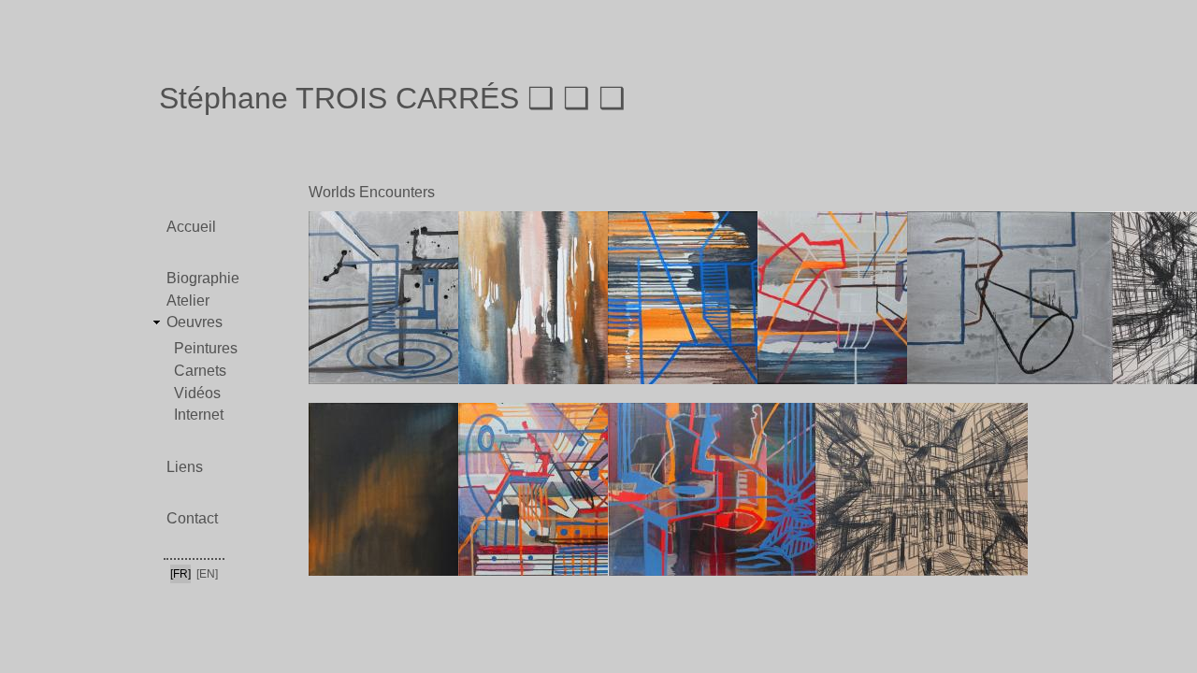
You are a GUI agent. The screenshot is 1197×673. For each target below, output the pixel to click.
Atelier (187, 300)
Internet (199, 414)
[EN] (207, 573)
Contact (192, 518)
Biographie (202, 278)
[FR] (180, 573)
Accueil (191, 227)
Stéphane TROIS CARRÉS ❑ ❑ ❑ (392, 98)
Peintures (206, 348)
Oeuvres (194, 322)
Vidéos (197, 393)
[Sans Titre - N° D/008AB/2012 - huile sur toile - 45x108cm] (808, 585)
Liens (184, 467)
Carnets (200, 371)
